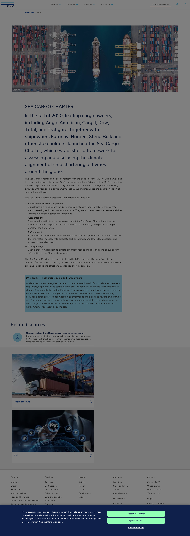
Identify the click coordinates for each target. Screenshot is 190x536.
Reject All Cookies (136, 521)
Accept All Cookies (136, 514)
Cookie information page (51, 522)
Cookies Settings (136, 527)
